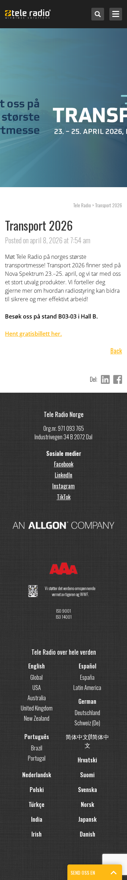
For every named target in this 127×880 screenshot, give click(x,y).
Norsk (87, 804)
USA (36, 687)
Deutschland (87, 712)
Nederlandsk (36, 775)
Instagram (63, 486)
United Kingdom (37, 708)
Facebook (63, 464)
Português (36, 736)
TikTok (64, 497)
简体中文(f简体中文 (87, 740)
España (87, 677)
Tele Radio (82, 205)
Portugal (37, 758)
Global (36, 677)
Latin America (87, 687)
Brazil (36, 748)
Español (87, 666)
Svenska (87, 789)
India (36, 819)
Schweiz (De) (87, 723)
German (87, 701)
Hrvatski (87, 760)
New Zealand (36, 718)
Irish (36, 834)
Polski (37, 789)
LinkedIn (63, 475)
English (36, 666)
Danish (87, 834)
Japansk (87, 819)
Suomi (87, 775)
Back (116, 351)
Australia (37, 698)
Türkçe (36, 804)
